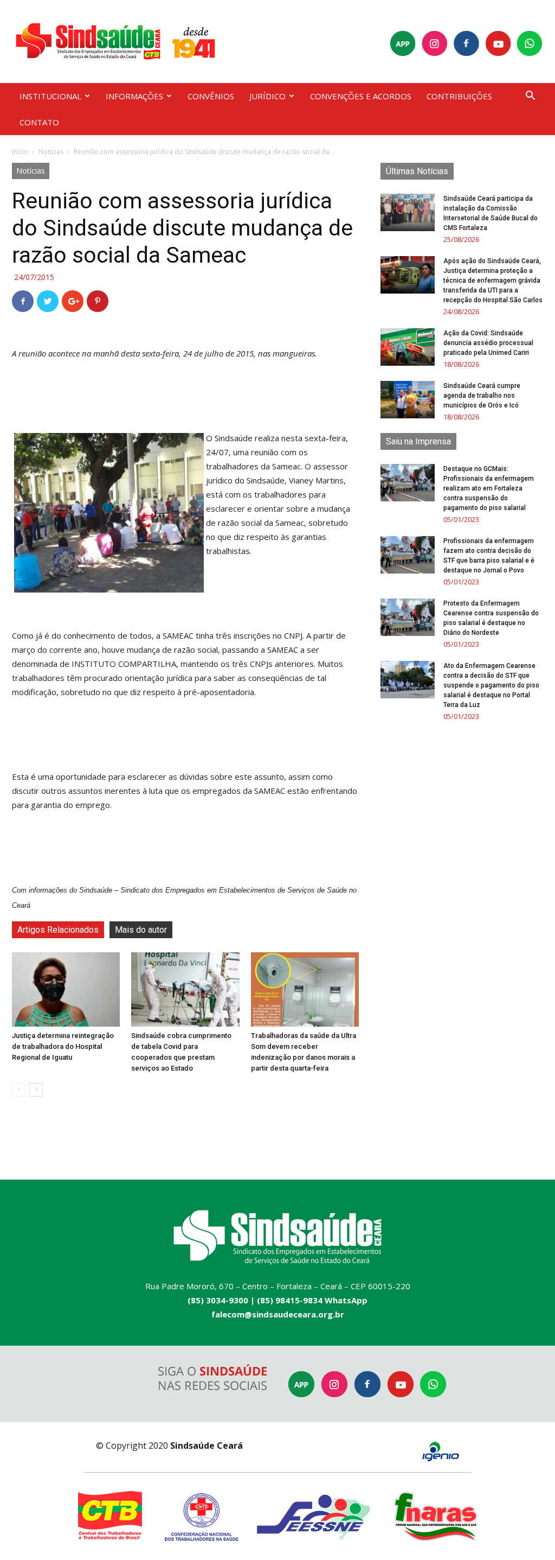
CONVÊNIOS (211, 96)
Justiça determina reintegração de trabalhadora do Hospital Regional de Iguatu (63, 1046)
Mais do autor (141, 930)
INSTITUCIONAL (50, 96)
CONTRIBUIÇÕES (459, 96)
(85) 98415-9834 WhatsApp (312, 1300)
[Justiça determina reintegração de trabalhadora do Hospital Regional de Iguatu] (66, 989)
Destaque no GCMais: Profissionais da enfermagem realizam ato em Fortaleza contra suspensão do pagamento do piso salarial (488, 488)
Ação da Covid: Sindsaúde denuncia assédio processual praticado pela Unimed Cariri (488, 342)
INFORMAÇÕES (134, 96)
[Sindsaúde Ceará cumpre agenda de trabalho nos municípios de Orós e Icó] (407, 399)
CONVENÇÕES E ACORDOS (360, 96)
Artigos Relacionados (58, 930)
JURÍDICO (267, 96)
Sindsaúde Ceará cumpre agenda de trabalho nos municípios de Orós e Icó (481, 395)
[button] (530, 97)
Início (20, 151)
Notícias (50, 151)
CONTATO (39, 122)
